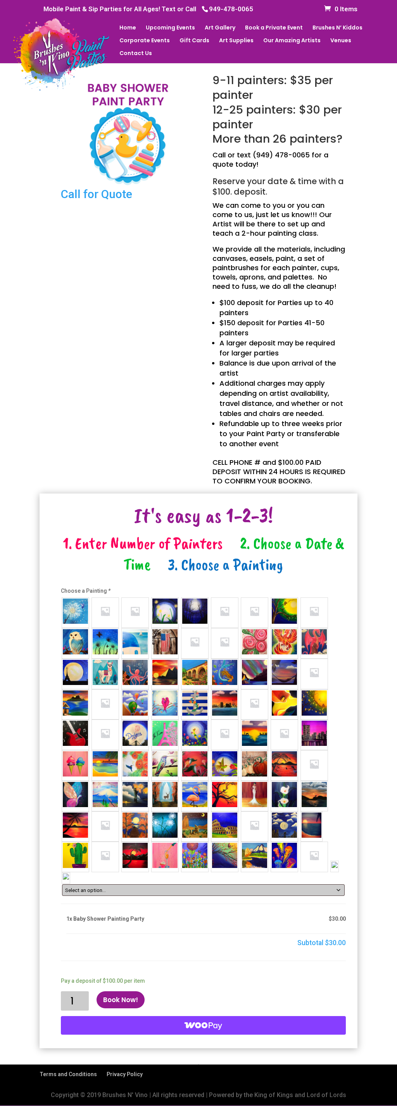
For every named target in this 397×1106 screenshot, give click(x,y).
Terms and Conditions (68, 1074)
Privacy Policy (125, 1074)
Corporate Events (144, 41)
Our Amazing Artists (292, 41)
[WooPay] (203, 1025)
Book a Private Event (274, 28)
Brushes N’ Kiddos (337, 28)
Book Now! (120, 999)
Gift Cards (194, 41)
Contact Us (135, 53)
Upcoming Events (170, 28)
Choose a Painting (85, 591)
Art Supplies (236, 41)
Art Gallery (220, 28)
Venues (340, 41)
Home (127, 28)
